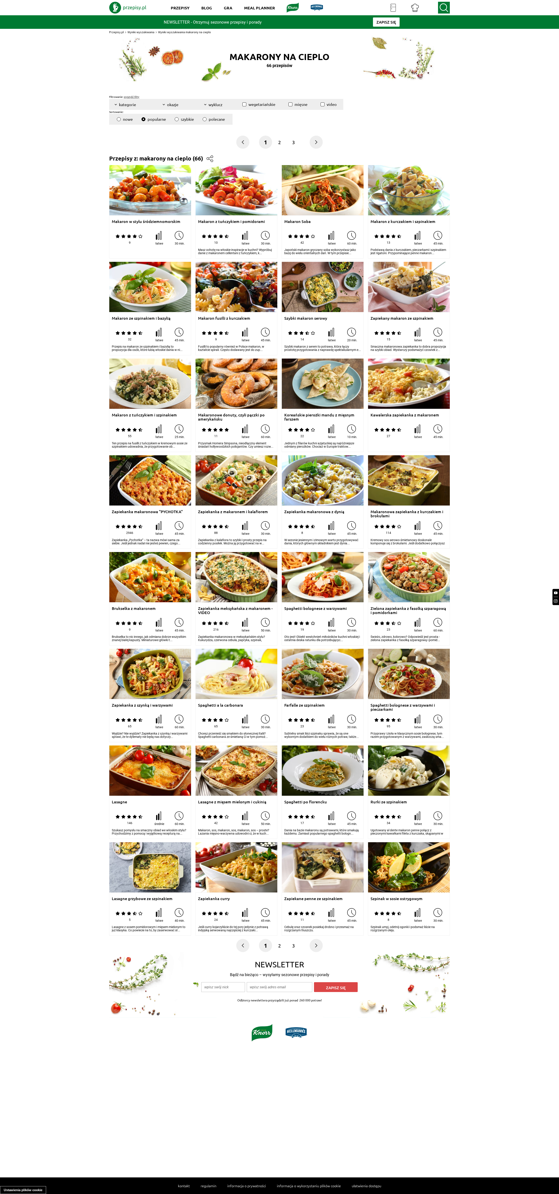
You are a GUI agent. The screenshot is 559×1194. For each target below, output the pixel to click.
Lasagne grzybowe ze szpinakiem (142, 898)
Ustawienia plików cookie (23, 1190)
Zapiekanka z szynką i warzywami (142, 705)
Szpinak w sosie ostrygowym (397, 898)
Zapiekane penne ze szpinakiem (313, 898)
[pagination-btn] (316, 142)
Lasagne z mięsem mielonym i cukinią (232, 802)
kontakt (184, 1185)
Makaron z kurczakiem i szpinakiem (403, 221)
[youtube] (556, 593)
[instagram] (556, 601)
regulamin (208, 1185)
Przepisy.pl (116, 32)
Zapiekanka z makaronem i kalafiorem (233, 511)
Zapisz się (336, 987)
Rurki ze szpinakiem (389, 802)
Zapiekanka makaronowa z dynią (314, 511)
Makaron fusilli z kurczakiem (224, 318)
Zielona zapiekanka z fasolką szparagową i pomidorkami (408, 610)
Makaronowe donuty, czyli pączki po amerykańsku (231, 417)
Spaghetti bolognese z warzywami (315, 608)
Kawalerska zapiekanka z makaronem (405, 415)
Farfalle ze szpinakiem (304, 705)
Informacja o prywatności (246, 1185)
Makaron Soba (297, 221)
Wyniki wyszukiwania (141, 32)
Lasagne (119, 802)
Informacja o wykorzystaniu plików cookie (309, 1185)
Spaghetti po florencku (305, 802)
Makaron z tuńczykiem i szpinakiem (144, 415)
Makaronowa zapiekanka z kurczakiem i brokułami (407, 513)
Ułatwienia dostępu (366, 1185)
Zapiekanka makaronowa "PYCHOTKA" (147, 511)
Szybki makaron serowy (305, 318)
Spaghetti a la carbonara (220, 705)
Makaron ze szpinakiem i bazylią (141, 318)
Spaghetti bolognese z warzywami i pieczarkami (403, 707)
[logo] (127, 8)
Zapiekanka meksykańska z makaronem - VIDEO (235, 610)
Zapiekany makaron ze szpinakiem (402, 318)
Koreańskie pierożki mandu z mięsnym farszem (319, 417)
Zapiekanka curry (214, 898)
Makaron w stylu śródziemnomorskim (146, 221)
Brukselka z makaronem (134, 608)
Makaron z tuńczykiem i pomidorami (231, 221)
